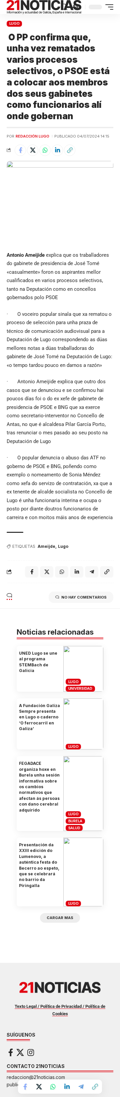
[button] (64, 7)
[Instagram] (31, 1052)
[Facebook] (11, 1052)
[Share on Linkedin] (57, 150)
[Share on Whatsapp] (45, 150)
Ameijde (46, 546)
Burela (75, 821)
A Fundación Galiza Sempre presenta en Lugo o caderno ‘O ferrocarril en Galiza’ (39, 717)
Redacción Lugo (32, 136)
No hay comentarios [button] (84, 597)
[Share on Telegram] (81, 1087)
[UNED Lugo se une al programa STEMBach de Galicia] (83, 669)
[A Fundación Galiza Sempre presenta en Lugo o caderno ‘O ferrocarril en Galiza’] (83, 724)
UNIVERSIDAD (80, 688)
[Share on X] (32, 150)
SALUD (74, 828)
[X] (20, 1052)
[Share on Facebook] (20, 150)
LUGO (14, 23)
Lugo (63, 546)
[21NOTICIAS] (44, 7)
